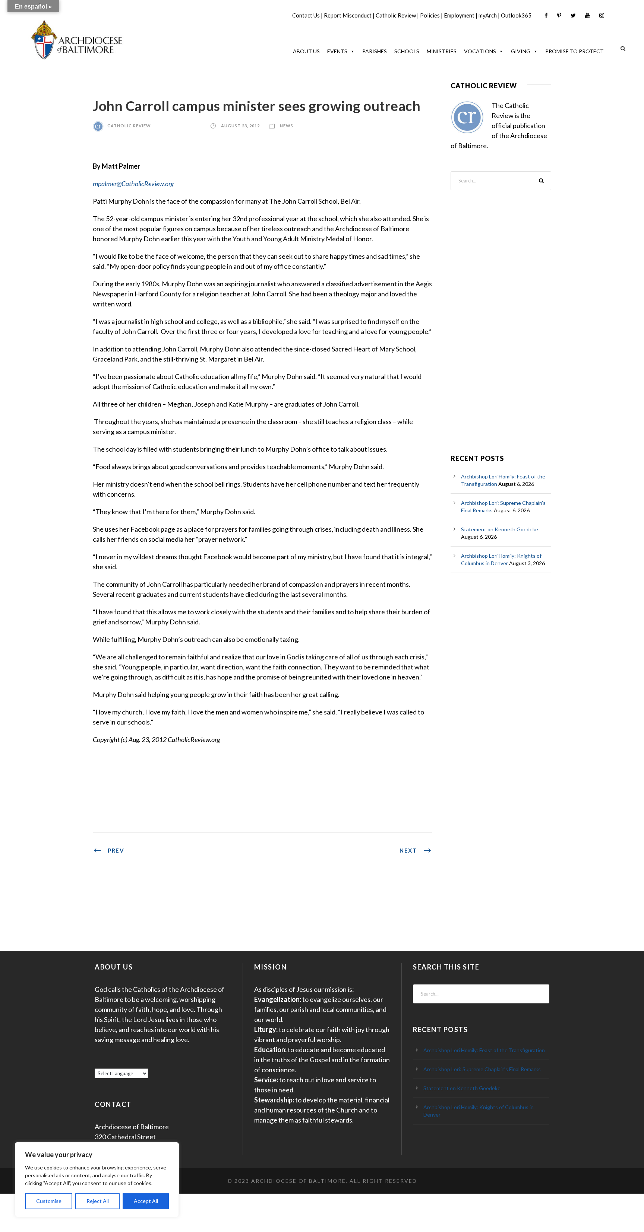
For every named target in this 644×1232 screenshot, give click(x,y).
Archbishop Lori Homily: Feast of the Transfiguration (484, 1050)
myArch (488, 15)
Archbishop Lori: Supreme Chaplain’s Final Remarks (482, 1069)
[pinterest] (559, 15)
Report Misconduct (348, 15)
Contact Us (306, 15)
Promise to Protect (574, 51)
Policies (430, 15)
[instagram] (601, 15)
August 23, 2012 (240, 125)
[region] (97, 1179)
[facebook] (546, 15)
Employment (459, 15)
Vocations (480, 51)
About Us (306, 51)
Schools (406, 51)
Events (337, 51)
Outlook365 (516, 15)
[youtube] (587, 15)
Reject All (97, 1201)
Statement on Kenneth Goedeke (499, 529)
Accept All (146, 1201)
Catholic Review (396, 15)
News (286, 125)
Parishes (374, 51)
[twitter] (573, 15)
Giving (520, 51)
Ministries (442, 51)
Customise (48, 1201)
